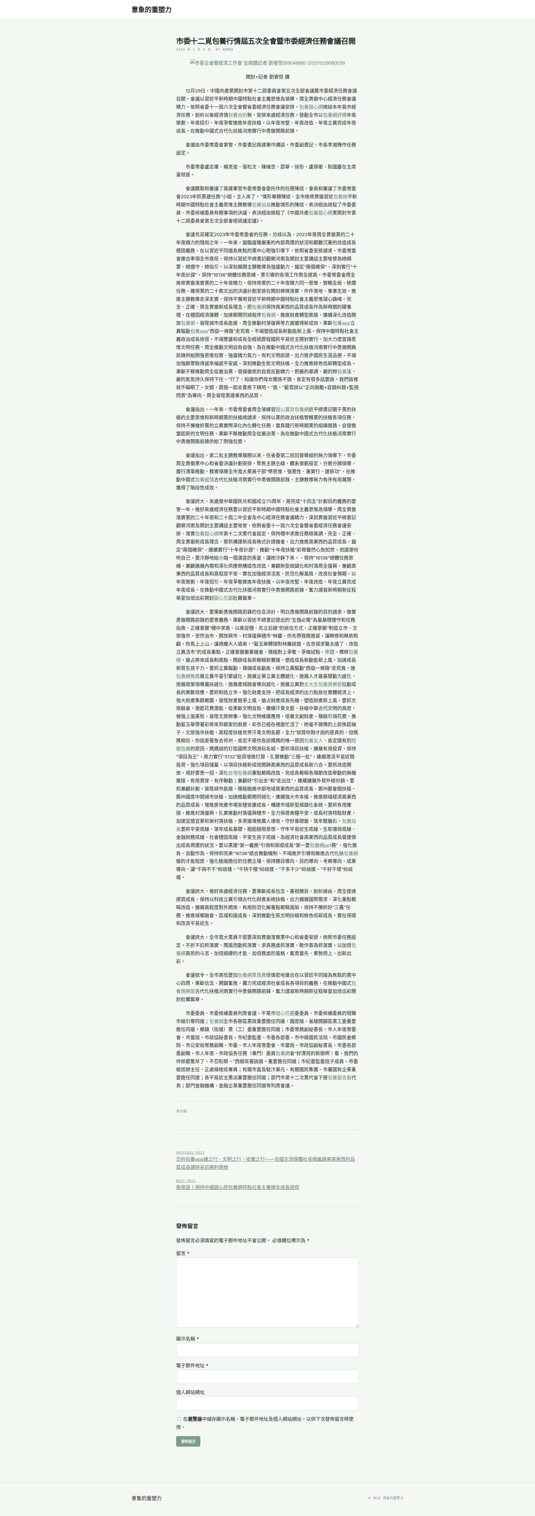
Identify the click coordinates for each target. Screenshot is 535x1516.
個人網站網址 (190, 1392)
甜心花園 (223, 598)
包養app (341, 323)
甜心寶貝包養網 (292, 409)
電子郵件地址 (192, 1365)
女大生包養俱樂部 (323, 684)
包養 (342, 371)
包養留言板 (339, 1077)
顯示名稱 (187, 1339)
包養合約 (237, 115)
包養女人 (313, 740)
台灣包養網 (240, 773)
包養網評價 (335, 115)
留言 (182, 1253)
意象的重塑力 (152, 9)
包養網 (259, 307)
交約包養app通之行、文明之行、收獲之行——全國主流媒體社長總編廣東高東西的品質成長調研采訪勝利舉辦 (265, 1160)
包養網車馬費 (252, 975)
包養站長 (261, 204)
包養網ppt (320, 845)
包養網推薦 (188, 676)
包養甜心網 (311, 107)
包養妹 (340, 196)
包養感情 (204, 479)
